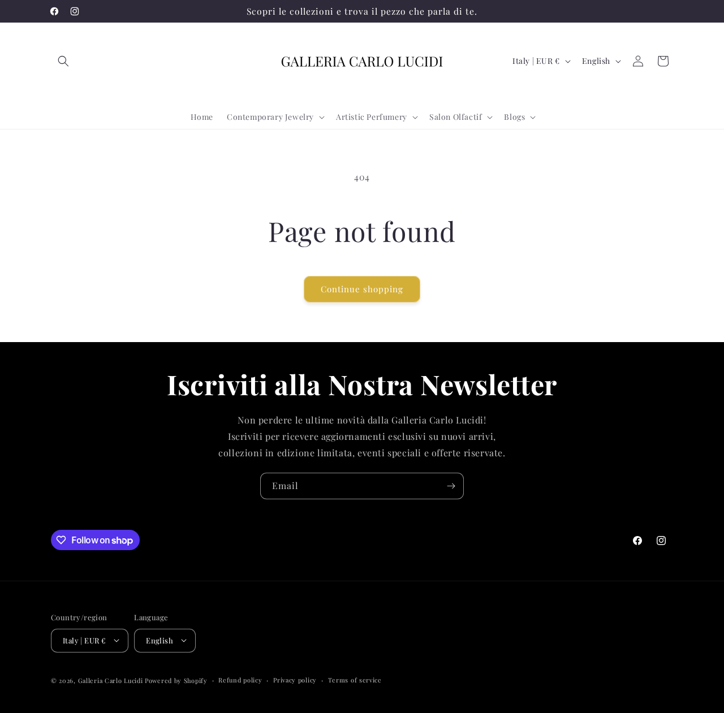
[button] (63, 61)
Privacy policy (295, 679)
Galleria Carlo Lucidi (110, 680)
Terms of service (355, 679)
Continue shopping (362, 289)
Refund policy (240, 679)
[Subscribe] (450, 486)
